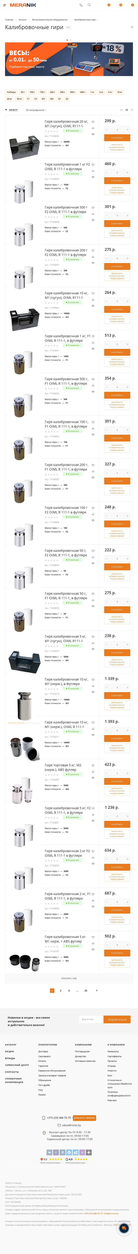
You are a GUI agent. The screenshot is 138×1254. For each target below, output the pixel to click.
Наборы (11, 92)
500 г (72, 92)
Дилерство (80, 1056)
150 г (42, 92)
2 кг (101, 92)
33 (85, 990)
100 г (32, 92)
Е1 (59, 98)
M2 (51, 98)
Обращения (44, 1080)
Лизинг (42, 1094)
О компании (116, 1044)
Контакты (12, 1071)
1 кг (92, 92)
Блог (110, 1075)
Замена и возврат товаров (52, 1075)
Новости (112, 1070)
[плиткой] (121, 109)
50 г (23, 92)
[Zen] (89, 1152)
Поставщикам (82, 1051)
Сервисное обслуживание (51, 1070)
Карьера (112, 1100)
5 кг (110, 92)
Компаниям (83, 1044)
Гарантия (43, 1065)
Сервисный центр (17, 1065)
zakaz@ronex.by (71, 1125)
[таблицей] (132, 109)
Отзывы (112, 1065)
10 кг (119, 92)
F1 (28, 98)
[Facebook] (56, 1152)
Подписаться (117, 1019)
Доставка (43, 1051)
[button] (67, 40)
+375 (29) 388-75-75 (59, 1118)
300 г (62, 92)
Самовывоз (44, 1056)
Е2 (67, 98)
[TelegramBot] (69, 1152)
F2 (35, 98)
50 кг (19, 98)
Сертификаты (115, 1056)
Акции (9, 1051)
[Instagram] (63, 1152)
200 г (52, 92)
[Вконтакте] (49, 1152)
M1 (43, 98)
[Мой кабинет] (97, 5)
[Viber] (82, 1152)
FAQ (40, 1089)
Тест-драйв (44, 1085)
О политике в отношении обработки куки (120, 1084)
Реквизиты (113, 1051)
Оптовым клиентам (85, 1061)
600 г (82, 92)
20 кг (9, 98)
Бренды (10, 1058)
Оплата (42, 1061)
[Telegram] (76, 1152)
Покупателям (47, 1044)
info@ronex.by (111, 1213)
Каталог (10, 1044)
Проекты (112, 1061)
